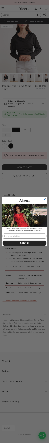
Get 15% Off (24, 243)
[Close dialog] (45, 199)
